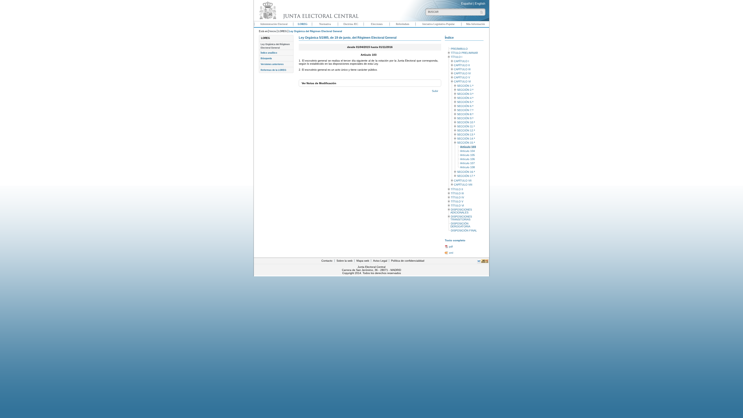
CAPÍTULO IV (462, 73)
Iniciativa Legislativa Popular (438, 24)
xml (451, 252)
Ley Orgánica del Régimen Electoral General (275, 46)
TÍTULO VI (457, 205)
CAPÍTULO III (462, 69)
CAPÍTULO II (462, 65)
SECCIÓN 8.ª (465, 114)
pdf (451, 246)
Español (467, 3)
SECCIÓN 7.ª (465, 110)
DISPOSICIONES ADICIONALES (461, 211)
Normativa (325, 24)
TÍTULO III (457, 193)
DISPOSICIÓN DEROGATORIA (460, 225)
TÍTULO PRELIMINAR (464, 52)
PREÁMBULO (459, 48)
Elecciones (377, 24)
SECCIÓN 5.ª (465, 102)
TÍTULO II (457, 189)
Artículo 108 (467, 167)
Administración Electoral (274, 24)
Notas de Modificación (319, 83)
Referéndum (402, 24)
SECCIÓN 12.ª (466, 130)
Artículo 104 (467, 151)
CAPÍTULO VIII (463, 184)
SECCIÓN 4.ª (465, 98)
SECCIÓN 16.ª (466, 171)
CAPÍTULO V (462, 77)
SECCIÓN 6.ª (465, 106)
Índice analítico (269, 52)
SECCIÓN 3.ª (465, 94)
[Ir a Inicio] (308, 10)
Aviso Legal (380, 260)
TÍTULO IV (457, 197)
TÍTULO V (457, 201)
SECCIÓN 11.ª (466, 126)
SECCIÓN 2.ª (465, 89)
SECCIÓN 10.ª (466, 122)
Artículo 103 (468, 147)
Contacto (326, 260)
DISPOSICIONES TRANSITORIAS (461, 218)
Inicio (272, 31)
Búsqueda (266, 58)
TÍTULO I (456, 57)
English (480, 3)
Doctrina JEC (350, 24)
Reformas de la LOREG (273, 70)
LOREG (302, 24)
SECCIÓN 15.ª (466, 142)
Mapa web (362, 260)
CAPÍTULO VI (462, 81)
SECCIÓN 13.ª (466, 134)
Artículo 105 (467, 155)
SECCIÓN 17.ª (466, 176)
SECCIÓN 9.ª (465, 118)
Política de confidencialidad (407, 260)
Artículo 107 (467, 163)
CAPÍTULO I (461, 61)
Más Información (475, 24)
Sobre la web (344, 260)
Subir (435, 91)
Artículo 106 (467, 159)
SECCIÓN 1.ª (465, 85)
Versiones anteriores (272, 64)
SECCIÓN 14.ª (466, 138)
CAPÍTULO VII (463, 180)
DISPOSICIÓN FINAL (464, 230)
